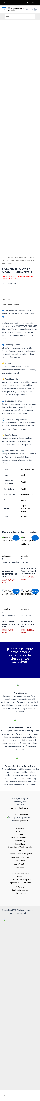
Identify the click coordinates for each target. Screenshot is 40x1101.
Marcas (20, 876)
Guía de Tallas (20, 861)
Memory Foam (27, 494)
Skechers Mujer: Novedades (17, 257)
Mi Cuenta (20, 887)
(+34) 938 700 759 (21, 814)
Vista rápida (6, 556)
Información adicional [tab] (10, 304)
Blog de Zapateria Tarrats (20, 873)
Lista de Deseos (20, 893)
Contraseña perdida (20, 890)
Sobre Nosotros (20, 864)
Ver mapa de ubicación (20, 808)
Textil (23, 482)
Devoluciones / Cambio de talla (20, 847)
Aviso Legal (20, 828)
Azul (23, 475)
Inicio (4, 257)
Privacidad (20, 831)
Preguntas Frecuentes (20, 857)
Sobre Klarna (20, 844)
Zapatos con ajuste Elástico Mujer (27, 508)
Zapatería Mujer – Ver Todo (20, 882)
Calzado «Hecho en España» (20, 879)
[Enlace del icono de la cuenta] (27, 9)
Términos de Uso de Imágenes (20, 853)
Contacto (20, 867)
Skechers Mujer (27, 470)
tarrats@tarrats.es (21, 820)
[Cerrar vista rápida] (4, 1095)
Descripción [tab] (6, 299)
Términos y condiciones (20, 837)
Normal (24, 517)
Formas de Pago (20, 841)
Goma (23, 500)
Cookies (20, 834)
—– (20, 850)
